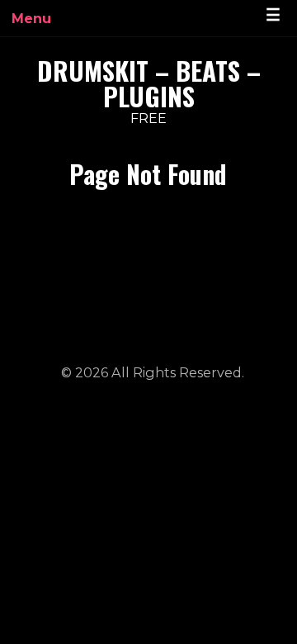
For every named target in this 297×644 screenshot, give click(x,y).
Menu (31, 18)
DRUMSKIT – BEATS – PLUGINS (149, 83)
